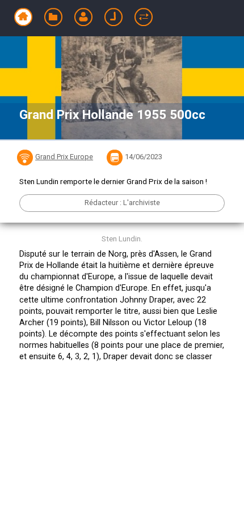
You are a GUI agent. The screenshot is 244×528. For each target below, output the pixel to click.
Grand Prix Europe (64, 156)
